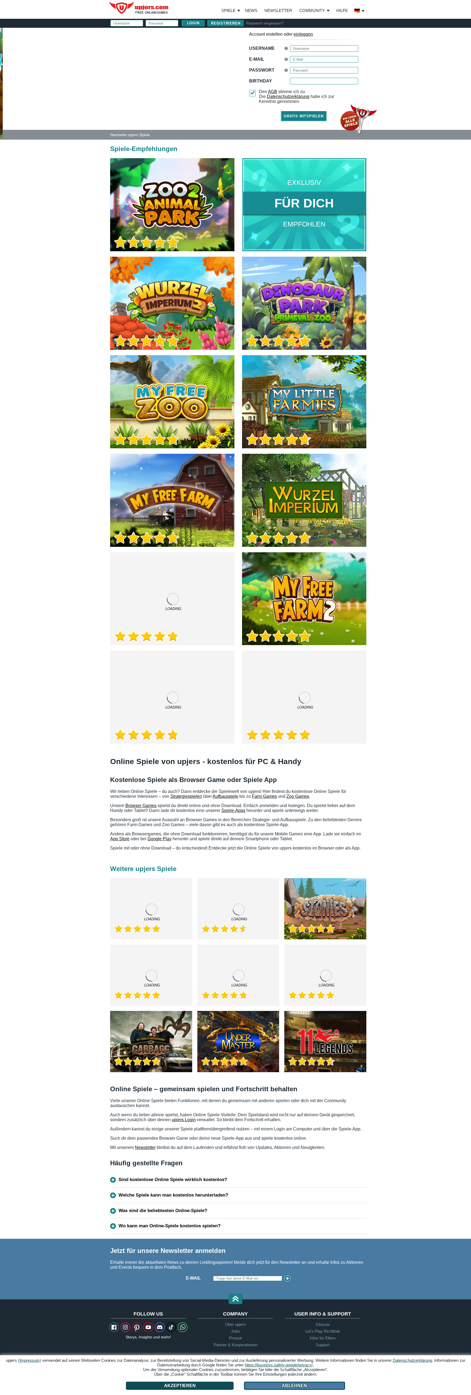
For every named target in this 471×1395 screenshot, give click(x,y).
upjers (139, 8)
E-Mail (256, 59)
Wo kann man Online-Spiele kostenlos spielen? (170, 1225)
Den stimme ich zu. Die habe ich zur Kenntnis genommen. (296, 96)
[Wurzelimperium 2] (172, 303)
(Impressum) (29, 1360)
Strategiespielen (186, 796)
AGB (272, 91)
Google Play (159, 838)
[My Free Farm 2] (304, 598)
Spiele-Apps (233, 810)
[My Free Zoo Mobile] (304, 697)
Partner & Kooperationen (235, 1344)
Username (262, 48)
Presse (235, 1338)
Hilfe (342, 10)
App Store (119, 838)
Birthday (260, 81)
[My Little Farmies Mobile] (151, 975)
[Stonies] (325, 908)
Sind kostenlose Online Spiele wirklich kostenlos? (173, 1179)
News (251, 10)
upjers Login (184, 1119)
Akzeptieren (180, 1385)
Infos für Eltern (323, 1338)
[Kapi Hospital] (172, 697)
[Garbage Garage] (151, 1041)
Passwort (261, 70)
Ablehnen (294, 1385)
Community (312, 10)
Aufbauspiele (225, 796)
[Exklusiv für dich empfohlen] (304, 204)
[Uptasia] (172, 598)
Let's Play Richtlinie (322, 1331)
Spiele (230, 10)
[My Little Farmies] (304, 401)
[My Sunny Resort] (238, 975)
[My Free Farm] (172, 500)
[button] (235, 1299)
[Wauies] (325, 975)
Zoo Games (297, 796)
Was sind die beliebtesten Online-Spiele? (163, 1210)
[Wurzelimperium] (304, 500)
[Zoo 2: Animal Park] (1, 83)
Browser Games (140, 805)
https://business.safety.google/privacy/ (279, 1365)
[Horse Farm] (238, 908)
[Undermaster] (238, 1041)
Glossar (323, 1324)
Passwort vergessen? (264, 23)
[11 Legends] (325, 1041)
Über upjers (235, 1324)
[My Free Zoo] (172, 401)
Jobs (235, 1331)
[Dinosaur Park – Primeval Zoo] (304, 303)
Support (323, 1344)
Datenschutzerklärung (288, 96)
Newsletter (278, 10)
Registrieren (225, 23)
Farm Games (264, 796)
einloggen (303, 34)
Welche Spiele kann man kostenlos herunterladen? (173, 1195)
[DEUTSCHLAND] (359, 11)
